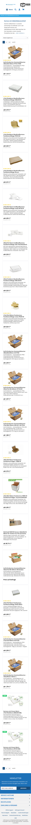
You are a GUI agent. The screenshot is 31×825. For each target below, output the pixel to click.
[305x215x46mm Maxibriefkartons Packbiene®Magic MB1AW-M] (15, 269)
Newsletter (13, 812)
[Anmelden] (19, 9)
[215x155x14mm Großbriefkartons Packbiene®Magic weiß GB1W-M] (15, 197)
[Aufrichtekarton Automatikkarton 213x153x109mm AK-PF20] (15, 629)
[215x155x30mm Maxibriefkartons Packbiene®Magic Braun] (15, 160)
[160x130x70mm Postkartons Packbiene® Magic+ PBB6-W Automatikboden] (15, 450)
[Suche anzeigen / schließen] (14, 9)
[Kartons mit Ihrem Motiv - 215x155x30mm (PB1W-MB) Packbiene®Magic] (15, 737)
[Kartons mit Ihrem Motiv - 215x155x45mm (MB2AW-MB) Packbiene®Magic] (15, 701)
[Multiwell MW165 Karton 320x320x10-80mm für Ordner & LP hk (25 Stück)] (15, 522)
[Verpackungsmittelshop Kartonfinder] (25, 4)
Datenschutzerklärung (14, 815)
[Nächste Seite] (6, 42)
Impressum (5, 815)
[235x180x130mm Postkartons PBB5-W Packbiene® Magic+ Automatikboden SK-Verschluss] (15, 486)
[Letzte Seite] (9, 42)
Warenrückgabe (5, 812)
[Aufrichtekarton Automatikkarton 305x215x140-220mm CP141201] (15, 377)
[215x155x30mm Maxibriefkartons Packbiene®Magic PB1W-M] (15, 124)
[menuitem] (9, 9)
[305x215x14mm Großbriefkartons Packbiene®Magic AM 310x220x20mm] (15, 233)
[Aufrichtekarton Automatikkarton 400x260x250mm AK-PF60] (15, 341)
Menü (11, 9)
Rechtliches (25, 815)
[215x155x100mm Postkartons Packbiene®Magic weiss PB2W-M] (15, 305)
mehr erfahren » (20, 33)
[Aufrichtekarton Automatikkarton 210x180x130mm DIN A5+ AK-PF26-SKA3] (15, 413)
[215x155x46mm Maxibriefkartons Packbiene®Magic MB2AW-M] (15, 88)
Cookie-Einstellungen (23, 812)
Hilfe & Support (9, 810)
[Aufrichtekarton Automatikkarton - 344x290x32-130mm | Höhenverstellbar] (15, 665)
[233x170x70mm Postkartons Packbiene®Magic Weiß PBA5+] (15, 593)
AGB (15, 818)
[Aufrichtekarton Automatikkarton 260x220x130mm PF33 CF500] (15, 52)
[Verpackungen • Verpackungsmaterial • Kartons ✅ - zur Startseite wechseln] (10, 4)
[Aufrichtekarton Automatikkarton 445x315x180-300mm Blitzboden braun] (15, 558)
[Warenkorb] (23, 9)
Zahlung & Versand (19, 810)
